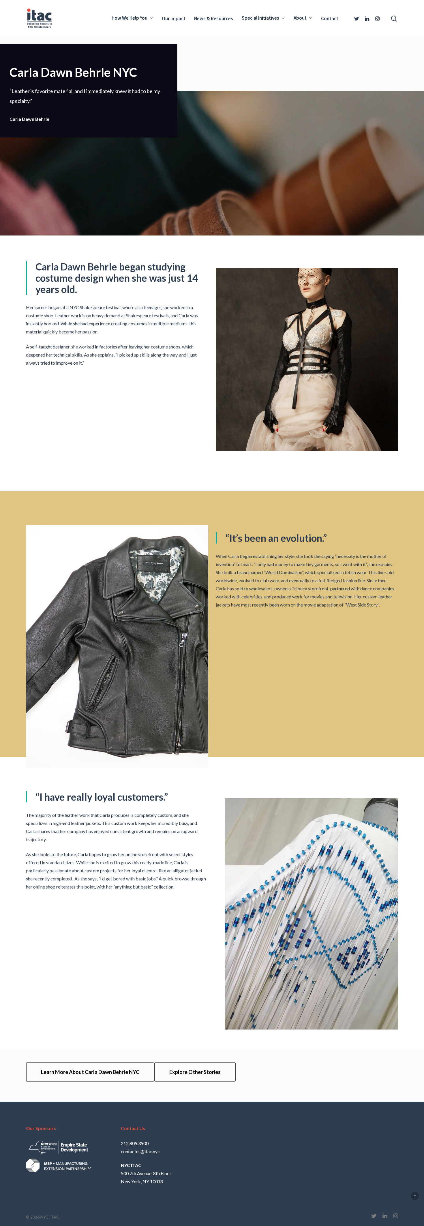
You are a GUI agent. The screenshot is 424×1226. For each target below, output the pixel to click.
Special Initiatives (260, 18)
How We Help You (129, 18)
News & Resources (213, 18)
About (300, 18)
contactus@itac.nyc (140, 1151)
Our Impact (173, 18)
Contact (329, 18)
